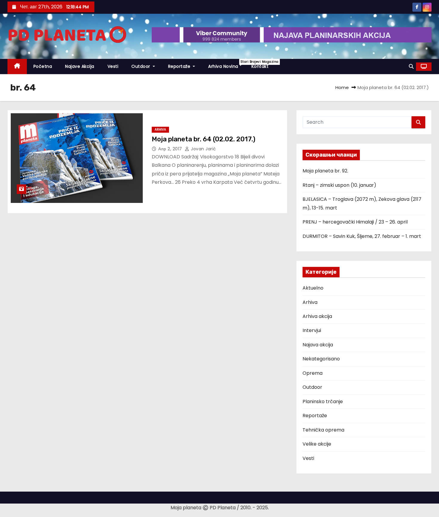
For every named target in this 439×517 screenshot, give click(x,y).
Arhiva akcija (317, 316)
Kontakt (260, 66)
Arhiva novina (226, 64)
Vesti (113, 66)
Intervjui (312, 330)
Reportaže (180, 66)
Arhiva (160, 129)
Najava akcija (318, 344)
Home (342, 87)
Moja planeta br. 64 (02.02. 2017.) (203, 139)
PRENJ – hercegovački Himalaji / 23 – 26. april (355, 221)
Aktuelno (313, 287)
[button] (411, 66)
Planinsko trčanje (323, 401)
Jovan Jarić (203, 149)
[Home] (17, 66)
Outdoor (141, 66)
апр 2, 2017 (170, 149)
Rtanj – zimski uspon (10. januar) (339, 185)
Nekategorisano (321, 358)
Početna (42, 66)
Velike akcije (317, 443)
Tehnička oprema (323, 429)
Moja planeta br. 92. (325, 170)
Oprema (313, 373)
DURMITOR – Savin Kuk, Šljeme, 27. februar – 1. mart (362, 236)
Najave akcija (79, 66)
